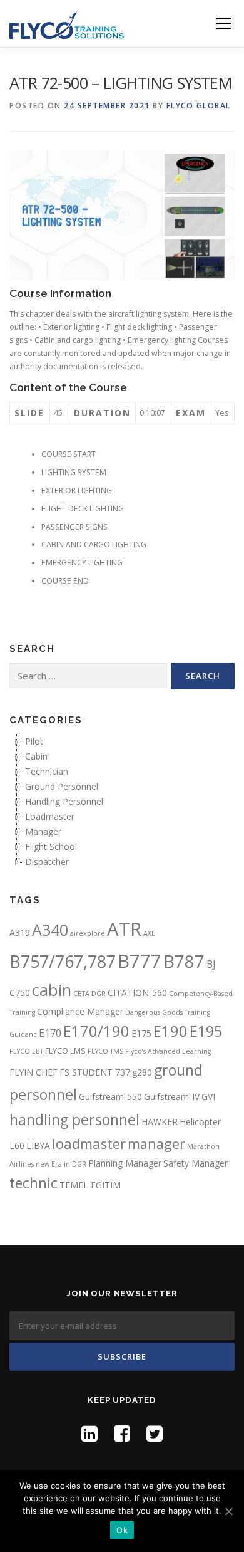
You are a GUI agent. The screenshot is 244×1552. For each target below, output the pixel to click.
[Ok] (228, 1511)
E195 (206, 1031)
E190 (170, 1031)
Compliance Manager (80, 1011)
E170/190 (96, 1031)
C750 (19, 993)
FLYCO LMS (65, 1051)
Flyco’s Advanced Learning (168, 1051)
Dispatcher (47, 862)
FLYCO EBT (26, 1051)
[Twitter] (154, 1433)
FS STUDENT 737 (94, 1072)
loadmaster (89, 1144)
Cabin (36, 756)
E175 (141, 1033)
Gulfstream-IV (172, 1097)
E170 (50, 1033)
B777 (139, 960)
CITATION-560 (137, 993)
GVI (208, 1097)
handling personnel (74, 1119)
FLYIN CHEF (33, 1072)
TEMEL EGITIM (90, 1185)
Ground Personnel (61, 786)
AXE (149, 933)
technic (33, 1183)
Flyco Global (198, 105)
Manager (43, 831)
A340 (50, 929)
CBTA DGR (89, 993)
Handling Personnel (64, 801)
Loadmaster (49, 816)
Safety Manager (195, 1163)
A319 (19, 932)
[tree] (122, 801)
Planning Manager (124, 1163)
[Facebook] (122, 1433)
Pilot (34, 741)
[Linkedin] (89, 1433)
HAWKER (159, 1122)
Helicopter (200, 1122)
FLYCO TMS (105, 1051)
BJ (211, 964)
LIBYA (38, 1145)
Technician (46, 771)
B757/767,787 (62, 961)
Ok (122, 1530)
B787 (184, 961)
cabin (51, 989)
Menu (223, 23)
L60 (16, 1145)
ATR (124, 928)
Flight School (51, 846)
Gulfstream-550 (110, 1097)
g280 (142, 1072)
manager (156, 1144)
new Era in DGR (61, 1164)
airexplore (87, 933)
